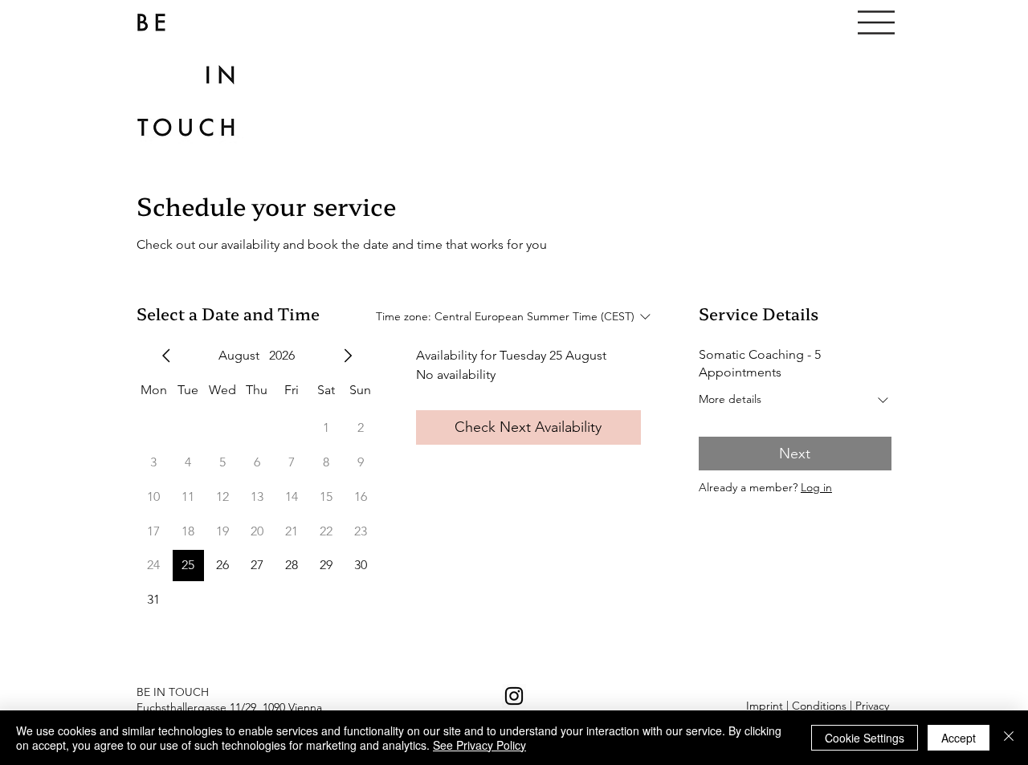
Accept (958, 738)
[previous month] (166, 355)
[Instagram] (514, 696)
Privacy (872, 705)
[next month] (347, 355)
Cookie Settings (864, 738)
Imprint (764, 705)
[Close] (1008, 737)
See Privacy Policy (479, 745)
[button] (876, 22)
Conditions (819, 705)
